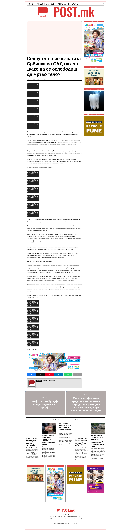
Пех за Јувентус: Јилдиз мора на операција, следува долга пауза (81, 441)
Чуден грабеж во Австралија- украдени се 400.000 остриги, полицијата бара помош (48, 440)
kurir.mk (34, 349)
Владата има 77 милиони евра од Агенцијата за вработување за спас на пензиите (65, 427)
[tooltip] (31, 374)
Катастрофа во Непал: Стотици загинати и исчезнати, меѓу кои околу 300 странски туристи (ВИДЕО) (97, 441)
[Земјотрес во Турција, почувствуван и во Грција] (45, 403)
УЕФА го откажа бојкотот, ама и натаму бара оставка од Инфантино (32, 441)
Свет (38, 79)
